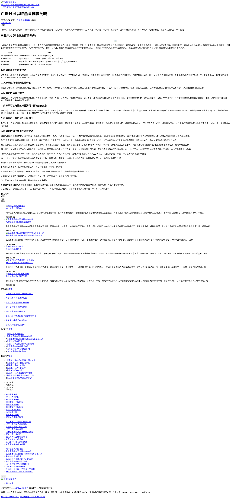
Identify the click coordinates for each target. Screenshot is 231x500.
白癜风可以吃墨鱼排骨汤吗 (22, 7)
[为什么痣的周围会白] (15, 206)
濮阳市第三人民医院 (14, 407)
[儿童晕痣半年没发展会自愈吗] (19, 219)
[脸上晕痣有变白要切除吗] (17, 274)
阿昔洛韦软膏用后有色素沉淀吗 (19, 432)
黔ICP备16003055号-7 (10, 497)
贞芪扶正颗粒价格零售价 (16, 424)
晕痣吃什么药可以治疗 (16, 368)
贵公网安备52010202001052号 (32, 497)
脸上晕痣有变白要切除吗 (16, 276)
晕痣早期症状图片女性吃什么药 (20, 375)
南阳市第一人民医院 (14, 402)
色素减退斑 (29, 5)
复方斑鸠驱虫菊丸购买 (15, 444)
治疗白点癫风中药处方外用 (18, 349)
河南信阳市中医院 (13, 410)
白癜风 (36, 5)
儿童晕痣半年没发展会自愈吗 (18, 222)
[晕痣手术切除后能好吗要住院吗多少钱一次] (25, 233)
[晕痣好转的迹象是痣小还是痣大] (20, 260)
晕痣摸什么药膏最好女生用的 (19, 373)
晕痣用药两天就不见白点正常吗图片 (21, 469)
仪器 (14, 5)
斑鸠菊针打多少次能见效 (16, 442)
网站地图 (9, 483)
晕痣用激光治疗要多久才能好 (19, 378)
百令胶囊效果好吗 (13, 434)
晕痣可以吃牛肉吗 (14, 370)
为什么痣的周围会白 (14, 208)
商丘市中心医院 (12, 415)
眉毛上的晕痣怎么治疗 (16, 365)
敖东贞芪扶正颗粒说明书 (16, 437)
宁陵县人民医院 (12, 405)
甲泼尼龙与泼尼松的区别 (16, 427)
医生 (11, 5)
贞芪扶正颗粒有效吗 (14, 429)
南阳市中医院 (11, 394)
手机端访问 (6, 23)
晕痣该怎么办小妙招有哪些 (18, 363)
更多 (11, 289)
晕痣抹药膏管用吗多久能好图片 (19, 472)
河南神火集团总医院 (14, 417)
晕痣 (22, 5)
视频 (7, 5)
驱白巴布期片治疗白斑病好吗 (18, 422)
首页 (3, 5)
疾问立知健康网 (23, 20)
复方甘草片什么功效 (14, 439)
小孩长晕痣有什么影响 (16, 351)
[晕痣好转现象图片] (14, 246)
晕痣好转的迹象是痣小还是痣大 (19, 263)
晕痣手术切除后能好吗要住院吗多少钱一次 (24, 235)
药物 (18, 5)
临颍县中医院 (11, 412)
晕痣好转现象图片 (13, 249)
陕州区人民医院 (12, 397)
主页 (3, 7)
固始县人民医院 (12, 399)
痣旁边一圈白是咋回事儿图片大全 (21, 360)
